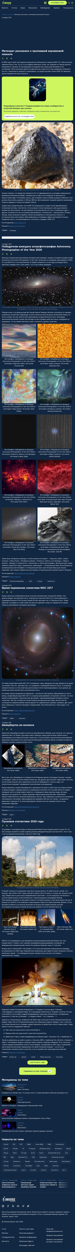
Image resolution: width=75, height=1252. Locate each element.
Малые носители (45, 1057)
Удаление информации (27, 1237)
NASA (49, 1144)
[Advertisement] (37, 35)
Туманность (51, 581)
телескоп (43, 1170)
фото (64, 1170)
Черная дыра (53, 1161)
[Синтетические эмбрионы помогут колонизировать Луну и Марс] (9, 1113)
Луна (30, 581)
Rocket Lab (13, 1057)
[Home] (6, 3)
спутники (33, 1170)
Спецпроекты (68, 8)
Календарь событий (26, 1245)
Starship (15, 1148)
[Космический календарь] (45, 2)
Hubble (12, 718)
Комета (41, 1153)
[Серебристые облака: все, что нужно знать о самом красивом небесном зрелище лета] (9, 1087)
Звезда (68, 1148)
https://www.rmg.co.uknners (24, 573)
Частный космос (39, 1161)
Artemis (6, 1144)
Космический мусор (54, 1153)
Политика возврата (26, 1233)
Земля (12, 814)
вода (38, 1165)
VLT (23, 1148)
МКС (5, 1157)
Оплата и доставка (26, 1229)
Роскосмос (59, 1057)
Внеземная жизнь (45, 1148)
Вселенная (58, 1148)
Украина (56, 8)
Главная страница (7, 14)
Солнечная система (57, 1157)
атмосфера (28, 1165)
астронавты (17, 1165)
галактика (22, 718)
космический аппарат (10, 1170)
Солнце (39, 581)
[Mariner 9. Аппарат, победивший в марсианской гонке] (9, 1100)
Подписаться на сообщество (19, 116)
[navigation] (69, 3)
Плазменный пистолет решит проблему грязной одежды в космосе (27, 1131)
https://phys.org (20, 223)
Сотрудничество (8, 1237)
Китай (33, 1057)
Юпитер (6, 1165)
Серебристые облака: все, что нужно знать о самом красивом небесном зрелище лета (35, 1093)
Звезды (6, 1153)
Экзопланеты (66, 1161)
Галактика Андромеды (17, 581)
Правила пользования (54, 1235)
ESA (14, 1144)
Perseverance (60, 1144)
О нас (4, 1229)
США (33, 1157)
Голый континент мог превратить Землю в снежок (48, 1185)
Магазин (5, 1233)
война (46, 1165)
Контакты (5, 1241)
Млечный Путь (22, 1157)
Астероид (13, 230)
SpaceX (24, 1057)
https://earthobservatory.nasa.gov (26, 807)
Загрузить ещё (37, 1062)
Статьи (14, 8)
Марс (12, 1157)
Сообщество (57, 2)
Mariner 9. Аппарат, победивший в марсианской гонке (22, 1105)
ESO (21, 1144)
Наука (23, 8)
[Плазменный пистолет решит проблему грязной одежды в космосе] (9, 1125)
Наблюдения (45, 8)
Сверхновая (43, 1157)
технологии (54, 1170)
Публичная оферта (26, 1241)
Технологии (32, 8)
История (24, 1153)
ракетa (23, 1170)
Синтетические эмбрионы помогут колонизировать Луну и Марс (26, 1118)
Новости (5, 8)
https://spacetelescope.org (24, 710)
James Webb (39, 1144)
